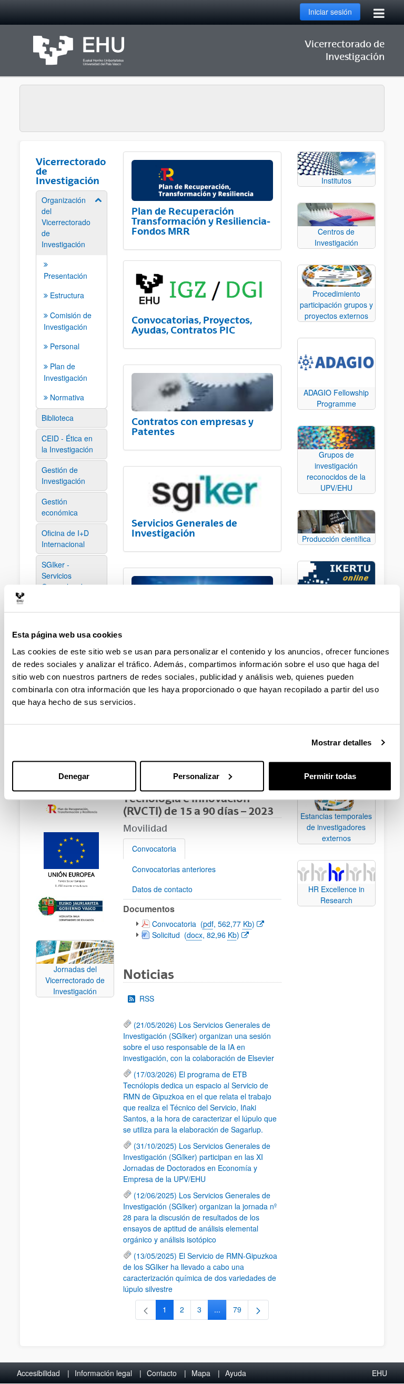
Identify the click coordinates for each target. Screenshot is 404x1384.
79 (240, 1311)
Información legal (103, 1373)
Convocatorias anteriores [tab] (174, 869)
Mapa (200, 1373)
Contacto (162, 1373)
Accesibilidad (38, 1373)
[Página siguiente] (258, 1310)
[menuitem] (71, 298)
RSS (146, 998)
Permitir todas (330, 775)
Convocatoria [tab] (154, 848)
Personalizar (196, 775)
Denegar (73, 775)
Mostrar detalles (341, 742)
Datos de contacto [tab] (162, 889)
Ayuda (235, 1373)
